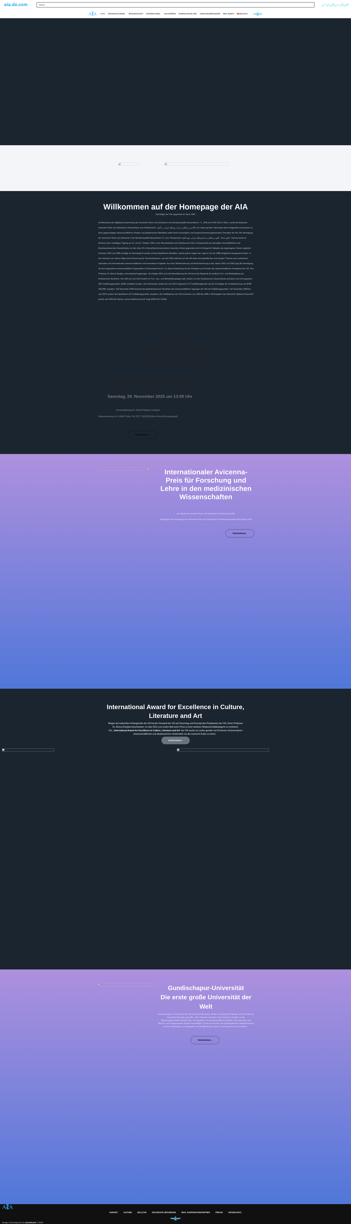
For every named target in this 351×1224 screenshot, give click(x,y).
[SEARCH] (311, 4)
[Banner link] (88, 852)
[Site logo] (16, 5)
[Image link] (128, 168)
